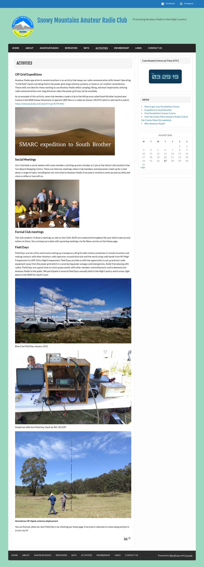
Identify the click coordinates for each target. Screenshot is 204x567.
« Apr (142, 167)
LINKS (138, 48)
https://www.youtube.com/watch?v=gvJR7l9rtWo (39, 103)
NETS (86, 48)
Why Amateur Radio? (154, 123)
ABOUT (29, 48)
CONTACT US (155, 48)
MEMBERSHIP (121, 48)
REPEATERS (71, 48)
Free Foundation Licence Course (160, 113)
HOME (15, 48)
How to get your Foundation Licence (161, 106)
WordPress (175, 555)
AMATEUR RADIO (49, 48)
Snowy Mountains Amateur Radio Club (82, 20)
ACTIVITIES (102, 48)
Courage (188, 555)
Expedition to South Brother (158, 110)
